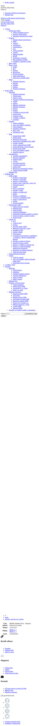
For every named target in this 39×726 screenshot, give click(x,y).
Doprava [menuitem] (11, 38)
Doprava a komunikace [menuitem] (20, 181)
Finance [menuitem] (15, 110)
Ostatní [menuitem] (15, 187)
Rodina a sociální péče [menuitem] (20, 192)
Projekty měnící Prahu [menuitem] (20, 34)
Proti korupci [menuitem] (17, 114)
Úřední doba (9, 668)
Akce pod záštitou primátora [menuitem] (22, 125)
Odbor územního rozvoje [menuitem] (21, 32)
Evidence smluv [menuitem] (18, 116)
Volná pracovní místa (11, 673)
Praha (6, 617)
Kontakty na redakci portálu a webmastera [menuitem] (22, 310)
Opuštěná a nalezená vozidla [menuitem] (22, 61)
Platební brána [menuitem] (17, 208)
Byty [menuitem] (14, 69)
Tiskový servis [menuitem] (17, 98)
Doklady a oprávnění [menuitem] (19, 179)
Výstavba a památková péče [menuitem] (21, 197)
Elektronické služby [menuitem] (15, 205)
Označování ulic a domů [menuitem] (20, 243)
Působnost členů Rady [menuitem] (20, 139)
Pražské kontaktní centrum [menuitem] (21, 274)
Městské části (9, 15)
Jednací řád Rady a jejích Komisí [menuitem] (23, 147)
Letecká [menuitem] (15, 52)
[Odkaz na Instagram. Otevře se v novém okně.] (7, 708)
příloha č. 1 (12, 630)
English (7, 20)
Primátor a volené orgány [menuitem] (17, 283)
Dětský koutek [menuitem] (17, 279)
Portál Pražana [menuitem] (17, 210)
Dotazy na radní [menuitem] (18, 290)
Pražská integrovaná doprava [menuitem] (22, 40)
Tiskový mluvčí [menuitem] (18, 277)
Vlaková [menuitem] (15, 43)
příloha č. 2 (12, 631)
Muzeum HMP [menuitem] (17, 308)
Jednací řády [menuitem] (17, 167)
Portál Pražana (20, 18)
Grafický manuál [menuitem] (18, 257)
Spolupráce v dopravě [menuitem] (20, 58)
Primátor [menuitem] (11, 121)
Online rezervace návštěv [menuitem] (21, 207)
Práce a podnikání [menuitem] (18, 188)
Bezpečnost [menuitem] (16, 72)
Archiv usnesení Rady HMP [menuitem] (22, 145)
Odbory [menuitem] (15, 103)
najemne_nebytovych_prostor (14, 619)
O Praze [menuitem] (7, 29)
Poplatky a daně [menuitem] (18, 190)
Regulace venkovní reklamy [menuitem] (21, 241)
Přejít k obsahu (9, 2)
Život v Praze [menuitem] (13, 65)
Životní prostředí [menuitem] (18, 74)
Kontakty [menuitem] (8, 266)
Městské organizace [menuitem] (19, 107)
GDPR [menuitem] (15, 101)
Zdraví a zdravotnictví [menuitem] (20, 199)
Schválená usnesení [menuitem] (19, 163)
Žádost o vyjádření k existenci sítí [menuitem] (23, 245)
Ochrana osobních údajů (12, 721)
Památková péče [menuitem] (18, 230)
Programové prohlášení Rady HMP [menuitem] (24, 141)
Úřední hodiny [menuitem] (17, 270)
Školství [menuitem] (15, 70)
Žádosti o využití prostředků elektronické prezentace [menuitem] (21, 247)
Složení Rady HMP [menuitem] (19, 286)
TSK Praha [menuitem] (16, 295)
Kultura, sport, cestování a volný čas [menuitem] (24, 183)
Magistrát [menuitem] (12, 92)
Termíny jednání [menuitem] (18, 143)
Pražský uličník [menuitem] (17, 232)
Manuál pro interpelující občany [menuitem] (23, 168)
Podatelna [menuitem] (16, 272)
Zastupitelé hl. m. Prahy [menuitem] (20, 288)
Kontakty (8, 648)
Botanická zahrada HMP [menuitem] (20, 301)
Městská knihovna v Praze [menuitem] (21, 304)
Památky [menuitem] (15, 85)
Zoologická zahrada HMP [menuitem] (21, 299)
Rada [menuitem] (10, 134)
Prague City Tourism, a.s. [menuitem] (21, 303)
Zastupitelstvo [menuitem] (13, 154)
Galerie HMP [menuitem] (17, 306)
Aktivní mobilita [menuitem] (18, 51)
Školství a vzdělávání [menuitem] (19, 196)
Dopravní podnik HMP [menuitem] (20, 294)
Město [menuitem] (11, 80)
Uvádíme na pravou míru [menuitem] (21, 112)
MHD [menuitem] (15, 41)
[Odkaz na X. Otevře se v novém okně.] (7, 713)
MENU (3, 316)
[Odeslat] (31, 314)
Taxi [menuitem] (14, 49)
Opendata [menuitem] (16, 119)
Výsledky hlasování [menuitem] (19, 165)
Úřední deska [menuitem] (17, 96)
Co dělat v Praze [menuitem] (10, 265)
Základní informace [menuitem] (19, 81)
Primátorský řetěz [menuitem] (18, 132)
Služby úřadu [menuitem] (13, 176)
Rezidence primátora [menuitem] (19, 129)
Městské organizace (11, 692)
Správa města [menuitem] (9, 90)
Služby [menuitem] (15, 67)
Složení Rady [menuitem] (17, 138)
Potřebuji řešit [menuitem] (9, 174)
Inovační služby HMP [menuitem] (20, 226)
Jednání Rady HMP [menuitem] (19, 136)
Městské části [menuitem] (13, 172)
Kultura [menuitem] (15, 87)
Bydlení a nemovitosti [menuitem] (20, 178)
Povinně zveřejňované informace (15, 13)
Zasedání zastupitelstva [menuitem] (20, 156)
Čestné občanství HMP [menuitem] (20, 170)
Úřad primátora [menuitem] (17, 127)
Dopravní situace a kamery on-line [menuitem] (23, 216)
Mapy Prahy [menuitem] (13, 63)
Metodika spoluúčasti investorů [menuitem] (22, 36)
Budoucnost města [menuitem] (14, 31)
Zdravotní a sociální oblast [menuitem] (21, 78)
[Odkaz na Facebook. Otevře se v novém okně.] (7, 702)
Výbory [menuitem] (15, 161)
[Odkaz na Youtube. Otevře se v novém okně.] (7, 718)
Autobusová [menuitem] (16, 45)
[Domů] (5, 615)
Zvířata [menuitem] (15, 201)
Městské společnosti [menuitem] (19, 105)
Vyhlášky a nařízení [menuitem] (19, 118)
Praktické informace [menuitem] (19, 89)
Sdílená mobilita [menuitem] (18, 54)
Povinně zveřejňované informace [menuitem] (23, 99)
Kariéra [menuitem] (15, 109)
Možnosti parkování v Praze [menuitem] (21, 228)
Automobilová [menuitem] (17, 47)
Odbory (7, 669)
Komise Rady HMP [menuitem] (19, 148)
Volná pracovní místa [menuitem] (19, 252)
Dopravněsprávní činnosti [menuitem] (17, 254)
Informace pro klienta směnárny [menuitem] (23, 250)
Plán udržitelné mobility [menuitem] (20, 60)
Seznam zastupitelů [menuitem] (19, 158)
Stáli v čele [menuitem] (16, 130)
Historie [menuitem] (15, 83)
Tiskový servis (9, 652)
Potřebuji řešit (9, 650)
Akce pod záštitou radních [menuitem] (21, 150)
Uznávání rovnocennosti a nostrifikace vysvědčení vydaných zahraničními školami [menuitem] (25, 237)
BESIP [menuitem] (15, 56)
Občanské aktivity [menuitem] (18, 185)
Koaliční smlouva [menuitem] (18, 152)
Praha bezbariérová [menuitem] (19, 76)
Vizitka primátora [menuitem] (18, 123)
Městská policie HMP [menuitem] (19, 297)
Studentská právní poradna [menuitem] (21, 263)
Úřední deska (9, 671)
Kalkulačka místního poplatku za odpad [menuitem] (25, 214)
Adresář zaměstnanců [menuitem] (19, 212)
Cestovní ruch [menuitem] (17, 223)
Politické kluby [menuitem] (17, 159)
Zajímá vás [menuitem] (12, 219)
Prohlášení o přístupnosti (12, 723)
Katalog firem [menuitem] (17, 217)
